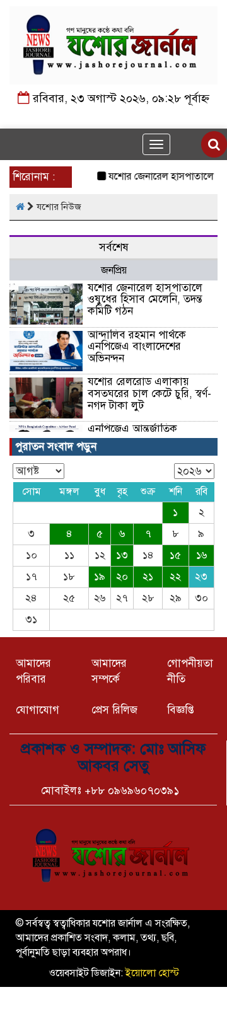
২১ (148, 576)
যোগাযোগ (37, 710)
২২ (175, 576)
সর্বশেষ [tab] (114, 247)
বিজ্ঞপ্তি (180, 710)
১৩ (122, 555)
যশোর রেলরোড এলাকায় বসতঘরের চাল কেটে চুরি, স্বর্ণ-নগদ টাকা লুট (149, 393)
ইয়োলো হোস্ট (152, 973)
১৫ (175, 555)
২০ (122, 576)
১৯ (99, 576)
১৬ (201, 555)
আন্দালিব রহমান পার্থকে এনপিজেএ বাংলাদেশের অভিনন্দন (137, 346)
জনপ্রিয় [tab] (114, 270)
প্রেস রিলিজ (114, 710)
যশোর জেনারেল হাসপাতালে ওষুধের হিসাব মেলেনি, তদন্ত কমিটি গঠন (145, 299)
